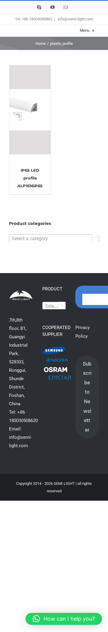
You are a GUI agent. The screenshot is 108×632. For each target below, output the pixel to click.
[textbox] (54, 238)
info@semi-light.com (75, 19)
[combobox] (54, 238)
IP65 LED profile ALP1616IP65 (30, 178)
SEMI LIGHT (64, 483)
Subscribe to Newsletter (87, 397)
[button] (64, 619)
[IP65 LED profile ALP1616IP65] (30, 109)
